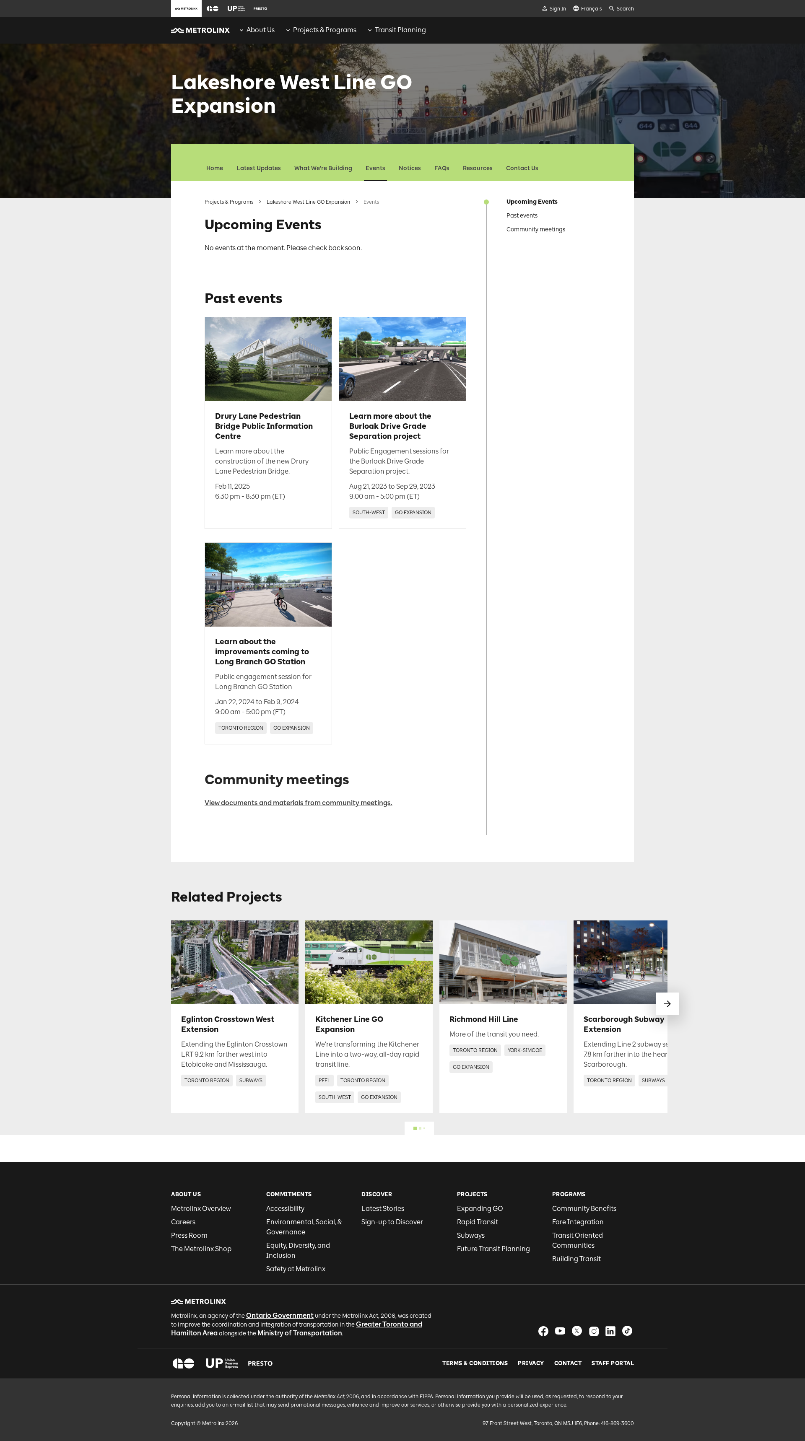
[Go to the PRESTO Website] (260, 8)
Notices (410, 168)
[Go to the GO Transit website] (212, 8)
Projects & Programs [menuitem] (324, 30)
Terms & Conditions (475, 1363)
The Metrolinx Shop (201, 1249)
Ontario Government (280, 1315)
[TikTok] (627, 1331)
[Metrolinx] (198, 1301)
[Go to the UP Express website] (236, 8)
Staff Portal (613, 1363)
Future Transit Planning (493, 1249)
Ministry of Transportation (299, 1333)
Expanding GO (480, 1209)
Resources (478, 168)
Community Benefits (584, 1209)
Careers (183, 1222)
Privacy (531, 1363)
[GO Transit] (183, 1363)
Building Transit (576, 1259)
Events (375, 168)
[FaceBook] (543, 1331)
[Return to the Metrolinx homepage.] (200, 30)
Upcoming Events (532, 201)
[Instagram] (593, 1331)
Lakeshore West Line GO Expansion (308, 202)
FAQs (441, 168)
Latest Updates (258, 168)
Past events (522, 215)
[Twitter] (577, 1331)
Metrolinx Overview (201, 1209)
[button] (212, 8)
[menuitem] (256, 30)
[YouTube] (560, 1331)
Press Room (189, 1235)
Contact (568, 1363)
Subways (471, 1235)
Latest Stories (382, 1209)
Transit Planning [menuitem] (400, 30)
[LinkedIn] (610, 1331)
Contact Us (522, 168)
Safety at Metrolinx (295, 1269)
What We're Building (323, 168)
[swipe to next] (667, 1004)
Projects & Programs (229, 202)
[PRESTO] (260, 1363)
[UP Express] (222, 1363)
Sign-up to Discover (392, 1222)
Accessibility (285, 1209)
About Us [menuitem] (261, 30)
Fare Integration (578, 1222)
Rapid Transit (477, 1222)
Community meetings (535, 229)
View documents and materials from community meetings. (298, 803)
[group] (256, 30)
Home (214, 168)
